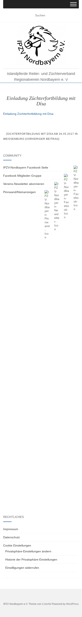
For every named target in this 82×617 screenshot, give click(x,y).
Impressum (10, 529)
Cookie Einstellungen (17, 545)
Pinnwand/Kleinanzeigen (19, 192)
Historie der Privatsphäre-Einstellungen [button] (31, 559)
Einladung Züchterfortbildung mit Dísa (28, 113)
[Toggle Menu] (73, 4)
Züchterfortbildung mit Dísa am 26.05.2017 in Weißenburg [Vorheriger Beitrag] (40, 136)
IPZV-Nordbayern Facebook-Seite (25, 167)
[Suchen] (76, 15)
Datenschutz (11, 537)
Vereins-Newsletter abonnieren (23, 184)
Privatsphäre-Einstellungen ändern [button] (28, 551)
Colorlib (46, 604)
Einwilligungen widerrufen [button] (22, 567)
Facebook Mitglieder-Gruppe (22, 175)
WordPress (72, 604)
